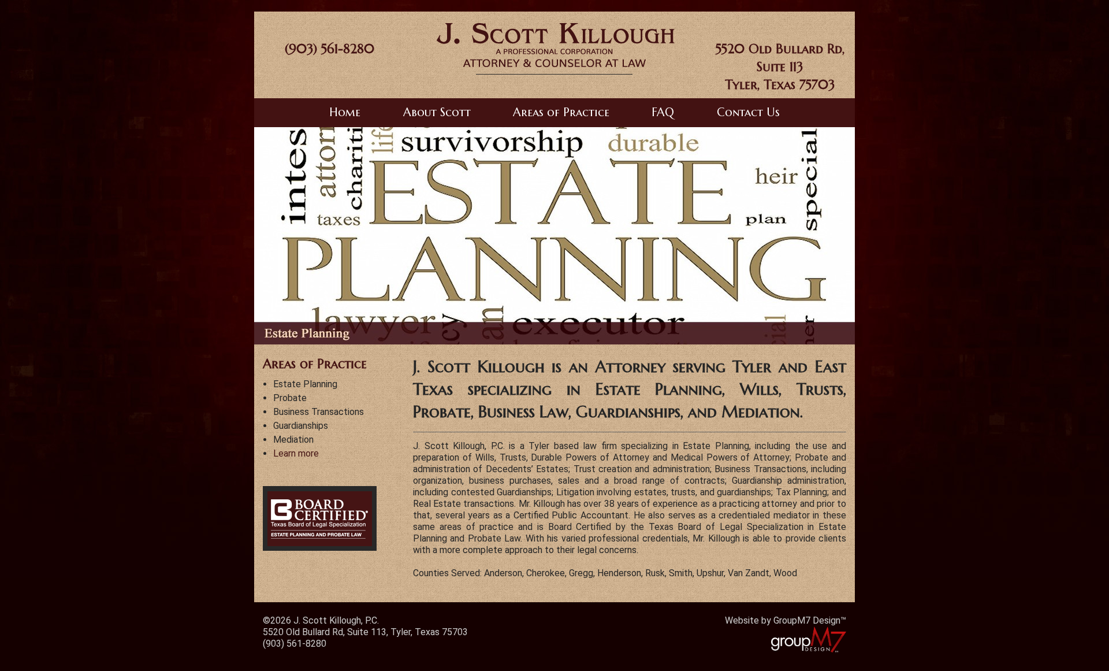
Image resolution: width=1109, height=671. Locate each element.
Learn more (296, 453)
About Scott (437, 112)
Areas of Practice (561, 112)
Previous (274, 236)
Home (344, 112)
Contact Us (748, 112)
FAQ (663, 112)
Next (834, 236)
